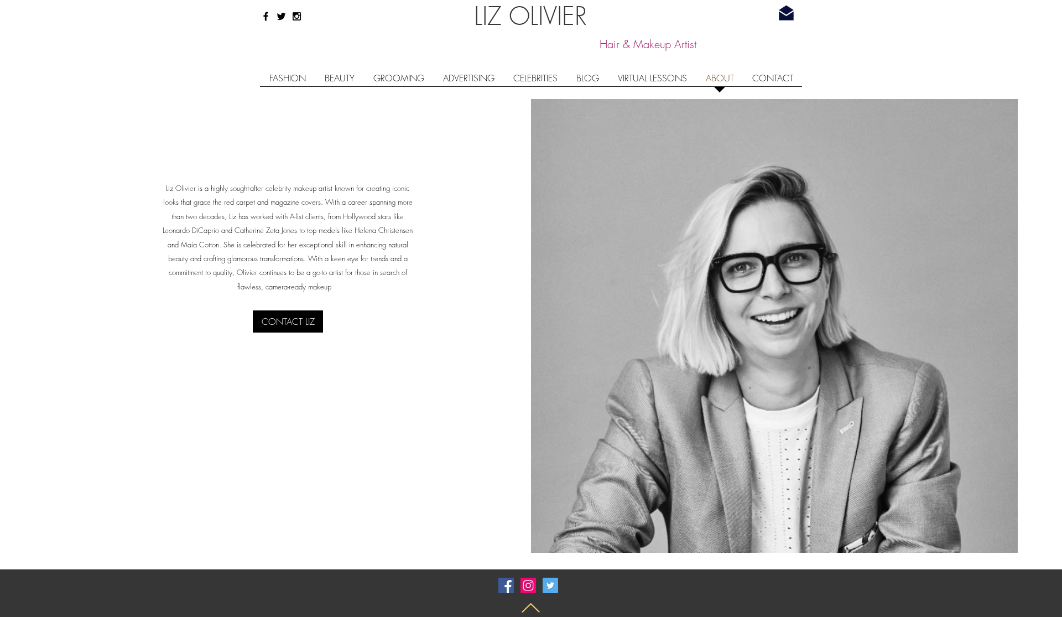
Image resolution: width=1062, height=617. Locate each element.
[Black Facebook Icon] (266, 16)
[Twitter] (550, 585)
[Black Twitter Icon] (281, 16)
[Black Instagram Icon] (297, 16)
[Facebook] (506, 585)
